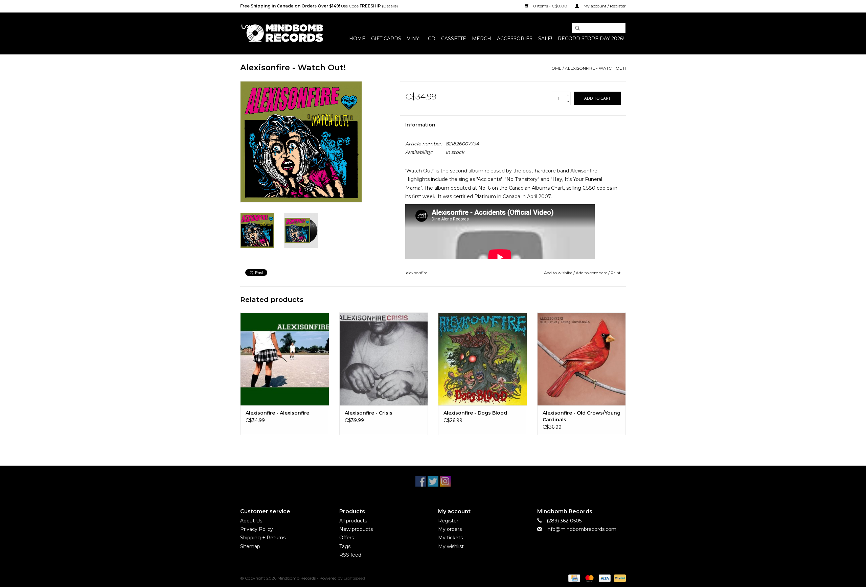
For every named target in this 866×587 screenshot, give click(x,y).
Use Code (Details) (319, 5)
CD (431, 39)
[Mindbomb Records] (281, 33)
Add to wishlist (558, 272)
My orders (450, 529)
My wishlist (451, 546)
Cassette (453, 39)
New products (356, 529)
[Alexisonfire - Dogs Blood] (482, 358)
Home (357, 39)
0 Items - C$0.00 (550, 5)
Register (448, 521)
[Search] (575, 28)
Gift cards (386, 39)
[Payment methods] (573, 577)
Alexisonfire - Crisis (368, 413)
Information (420, 125)
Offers (346, 538)
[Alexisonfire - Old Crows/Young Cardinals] (581, 358)
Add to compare (592, 272)
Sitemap (250, 546)
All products (353, 521)
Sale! (545, 39)
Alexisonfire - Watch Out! (595, 68)
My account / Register (604, 5)
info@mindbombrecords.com (581, 529)
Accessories (514, 39)
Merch (481, 39)
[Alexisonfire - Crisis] (383, 358)
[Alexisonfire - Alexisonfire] (284, 358)
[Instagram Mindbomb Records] (445, 481)
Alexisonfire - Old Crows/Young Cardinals (581, 416)
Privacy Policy (256, 529)
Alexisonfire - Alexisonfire (277, 413)
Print (616, 272)
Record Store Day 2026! (591, 39)
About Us (251, 521)
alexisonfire (416, 272)
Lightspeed (354, 578)
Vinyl (414, 39)
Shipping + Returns (263, 538)
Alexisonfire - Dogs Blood (475, 413)
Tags (344, 546)
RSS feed (350, 555)
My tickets (450, 538)
